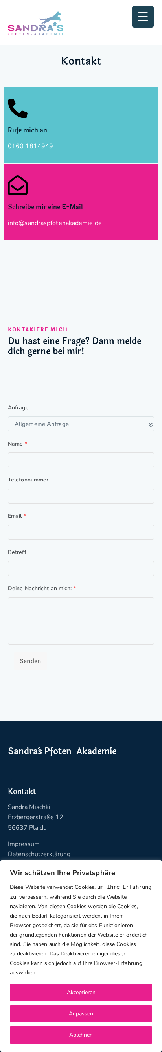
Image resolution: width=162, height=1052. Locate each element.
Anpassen (81, 1013)
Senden (30, 661)
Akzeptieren (81, 992)
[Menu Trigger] (143, 17)
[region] (81, 956)
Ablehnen (81, 1035)
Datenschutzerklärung (39, 854)
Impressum (24, 844)
